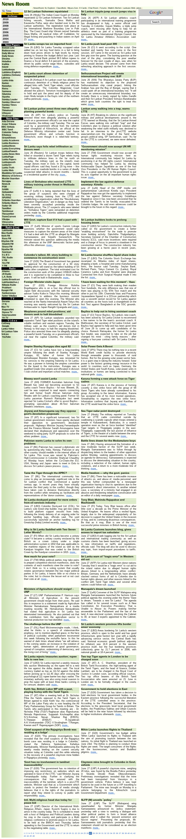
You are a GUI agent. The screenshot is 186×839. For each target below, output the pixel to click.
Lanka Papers (9, 159)
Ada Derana (8, 121)
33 (108, 833)
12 (47, 833)
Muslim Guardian (10, 178)
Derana (5, 301)
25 (85, 833)
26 (87, 833)
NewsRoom (38, 8)
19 (67, 833)
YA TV (5, 317)
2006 (6, 32)
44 (28, 836)
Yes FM (5, 263)
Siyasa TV (7, 312)
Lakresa (5, 77)
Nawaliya (6, 86)
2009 (6, 22)
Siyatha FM (7, 249)
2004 (6, 38)
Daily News (8, 56)
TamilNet (6, 208)
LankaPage (8, 157)
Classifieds (61, 8)
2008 (6, 25)
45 (31, 836)
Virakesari (7, 116)
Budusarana (8, 50)
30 (99, 833)
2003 (6, 42)
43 (25, 836)
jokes (139, 8)
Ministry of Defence (12, 176)
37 (120, 833)
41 (131, 833)
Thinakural (7, 110)
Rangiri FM (7, 290)
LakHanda (7, 230)
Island (5, 67)
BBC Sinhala (8, 127)
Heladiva (6, 61)
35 (114, 833)
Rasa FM (6, 238)
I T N (4, 304)
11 (44, 833)
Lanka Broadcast (11, 279)
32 (105, 833)
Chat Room (93, 8)
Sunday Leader (10, 99)
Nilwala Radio (9, 285)
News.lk (6, 184)
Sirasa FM (7, 246)
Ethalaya (6, 135)
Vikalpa (6, 219)
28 (94, 833)
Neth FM (5, 236)
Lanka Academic (10, 140)
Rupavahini (8, 309)
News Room (12, 13)
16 (58, 833)
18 (64, 833)
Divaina (6, 58)
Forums (103, 8)
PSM (4, 186)
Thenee (6, 107)
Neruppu (6, 181)
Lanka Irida (7, 80)
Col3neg (5, 323)
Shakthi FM (7, 244)
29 (97, 833)
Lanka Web (7, 170)
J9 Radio (6, 274)
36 (117, 833)
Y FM (4, 265)
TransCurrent (9, 216)
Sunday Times (9, 105)
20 (70, 833)
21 (73, 833)
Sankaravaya (9, 293)
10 (41, 833)
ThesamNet (8, 214)
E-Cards (83, 8)
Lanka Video (7, 329)
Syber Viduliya (9, 296)
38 (123, 833)
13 (50, 833)
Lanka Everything (11, 148)
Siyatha (6, 97)
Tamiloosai (7, 211)
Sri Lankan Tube (9, 331)
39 (126, 833)
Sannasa (6, 91)
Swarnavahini (9, 315)
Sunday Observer (11, 102)
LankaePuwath (9, 151)
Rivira (5, 88)
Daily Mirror (8, 53)
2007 (6, 29)
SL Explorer (50, 8)
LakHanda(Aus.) (10, 282)
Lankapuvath (8, 162)
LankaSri (6, 165)
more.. (31, 39)
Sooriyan (6, 252)
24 (82, 833)
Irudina (5, 64)
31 (102, 833)
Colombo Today (10, 132)
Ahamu (5, 271)
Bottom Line (8, 48)
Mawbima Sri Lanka (12, 173)
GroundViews (9, 137)
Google (5, 326)
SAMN (5, 189)
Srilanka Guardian (11, 200)
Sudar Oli (6, 205)
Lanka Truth (8, 167)
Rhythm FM (7, 241)
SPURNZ (6, 197)
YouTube (6, 337)
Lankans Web (129, 8)
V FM (4, 260)
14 (53, 833)
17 (61, 833)
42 (134, 833)
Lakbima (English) (11, 72)
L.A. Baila (7, 276)
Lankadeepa (8, 69)
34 (111, 833)
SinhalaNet (7, 192)
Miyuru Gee (73, 8)
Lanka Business (10, 143)
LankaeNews (8, 146)
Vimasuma (7, 222)
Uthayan (6, 113)
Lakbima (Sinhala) (11, 75)
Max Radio (6, 233)
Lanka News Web (11, 154)
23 (79, 833)
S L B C (6, 255)
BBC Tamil (7, 129)
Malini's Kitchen (115, 8)
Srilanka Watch (10, 203)
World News (8, 224)
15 (55, 833)
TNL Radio (7, 257)
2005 (6, 35)
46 (34, 836)
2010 (6, 19)
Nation (5, 83)
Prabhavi (6, 287)
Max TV (5, 307)
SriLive (5, 334)
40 (129, 833)
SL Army (6, 195)
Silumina (6, 94)
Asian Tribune (9, 124)
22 (76, 833)
